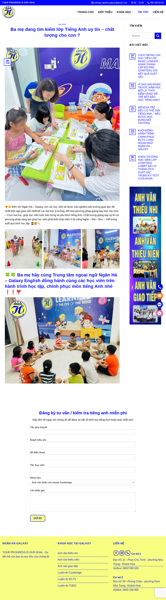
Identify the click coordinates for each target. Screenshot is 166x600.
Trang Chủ (85, 12)
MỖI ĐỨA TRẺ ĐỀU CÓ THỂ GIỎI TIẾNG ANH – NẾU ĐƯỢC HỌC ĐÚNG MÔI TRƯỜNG (149, 115)
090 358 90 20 (157, 2)
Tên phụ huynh (38, 427)
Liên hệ (158, 12)
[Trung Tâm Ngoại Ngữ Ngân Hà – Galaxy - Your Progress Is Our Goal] (18, 12)
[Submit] (158, 36)
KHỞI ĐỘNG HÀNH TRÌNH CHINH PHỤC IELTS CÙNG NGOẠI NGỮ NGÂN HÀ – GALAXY (146, 140)
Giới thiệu (105, 12)
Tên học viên (37, 465)
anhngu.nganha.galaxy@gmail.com (110, 2)
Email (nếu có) (38, 440)
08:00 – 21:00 (137, 2)
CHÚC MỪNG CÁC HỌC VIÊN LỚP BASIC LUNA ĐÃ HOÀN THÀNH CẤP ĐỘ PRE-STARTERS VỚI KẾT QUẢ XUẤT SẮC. (149, 66)
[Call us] (127, 553)
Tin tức (143, 12)
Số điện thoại (37, 452)
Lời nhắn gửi (37, 490)
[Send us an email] (121, 553)
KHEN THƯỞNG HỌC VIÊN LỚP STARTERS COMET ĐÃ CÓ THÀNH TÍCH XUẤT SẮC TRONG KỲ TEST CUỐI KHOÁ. (148, 167)
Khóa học (124, 12)
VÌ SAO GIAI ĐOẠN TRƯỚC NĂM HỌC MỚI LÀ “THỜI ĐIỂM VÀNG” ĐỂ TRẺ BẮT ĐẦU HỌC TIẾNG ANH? (149, 92)
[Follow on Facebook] (116, 553)
